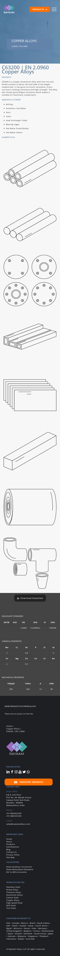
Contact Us (11, 852)
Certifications (12, 847)
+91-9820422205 (13, 813)
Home (9, 726)
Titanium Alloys (13, 892)
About (9, 841)
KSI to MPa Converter (16, 872)
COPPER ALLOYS (29, 706)
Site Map (10, 857)
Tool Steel (11, 908)
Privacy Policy (13, 855)
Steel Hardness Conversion (19, 867)
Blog (8, 849)
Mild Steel (11, 905)
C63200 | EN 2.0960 (15, 731)
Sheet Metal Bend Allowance (19, 869)
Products (10, 844)
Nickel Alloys (12, 889)
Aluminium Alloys (14, 895)
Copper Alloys (13, 728)
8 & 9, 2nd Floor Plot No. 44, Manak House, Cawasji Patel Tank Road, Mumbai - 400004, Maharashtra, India (19, 800)
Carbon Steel (12, 897)
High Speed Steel (14, 903)
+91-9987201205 (13, 816)
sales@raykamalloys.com (18, 824)
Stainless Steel (13, 887)
